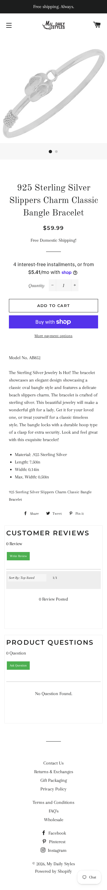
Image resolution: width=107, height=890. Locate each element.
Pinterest (56, 841)
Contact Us (53, 763)
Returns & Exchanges (53, 771)
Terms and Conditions (53, 802)
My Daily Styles (61, 863)
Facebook (56, 833)
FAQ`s (54, 811)
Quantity (37, 285)
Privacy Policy (53, 789)
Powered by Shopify (53, 871)
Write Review (18, 556)
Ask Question (18, 665)
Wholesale (53, 819)
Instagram (57, 850)
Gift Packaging (53, 780)
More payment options (53, 336)
